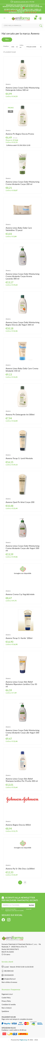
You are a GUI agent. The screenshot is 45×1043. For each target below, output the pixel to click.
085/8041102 (9, 971)
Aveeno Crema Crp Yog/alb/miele (20, 594)
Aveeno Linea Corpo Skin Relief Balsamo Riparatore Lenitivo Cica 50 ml (21, 684)
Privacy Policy (6, 1001)
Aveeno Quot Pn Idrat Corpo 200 (20, 502)
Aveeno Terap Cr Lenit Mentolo (19, 458)
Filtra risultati (6, 40)
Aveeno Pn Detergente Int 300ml (20, 415)
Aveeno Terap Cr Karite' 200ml (19, 638)
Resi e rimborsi (6, 1008)
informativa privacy (21, 909)
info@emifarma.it (10, 979)
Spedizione (5, 1011)
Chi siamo (6, 954)
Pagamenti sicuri (7, 994)
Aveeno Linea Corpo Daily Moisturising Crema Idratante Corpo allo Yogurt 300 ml (22, 548)
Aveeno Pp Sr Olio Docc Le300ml (20, 869)
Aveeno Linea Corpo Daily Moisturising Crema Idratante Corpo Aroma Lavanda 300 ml (22, 276)
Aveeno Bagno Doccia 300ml (18, 825)
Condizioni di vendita (9, 1004)
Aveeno (8, 84)
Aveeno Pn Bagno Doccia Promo (20, 134)
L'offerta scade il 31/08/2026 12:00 (18, 145)
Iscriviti (31, 905)
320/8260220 (9, 975)
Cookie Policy (6, 998)
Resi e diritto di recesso (9, 982)
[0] (35, 18)
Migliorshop (23, 1040)
